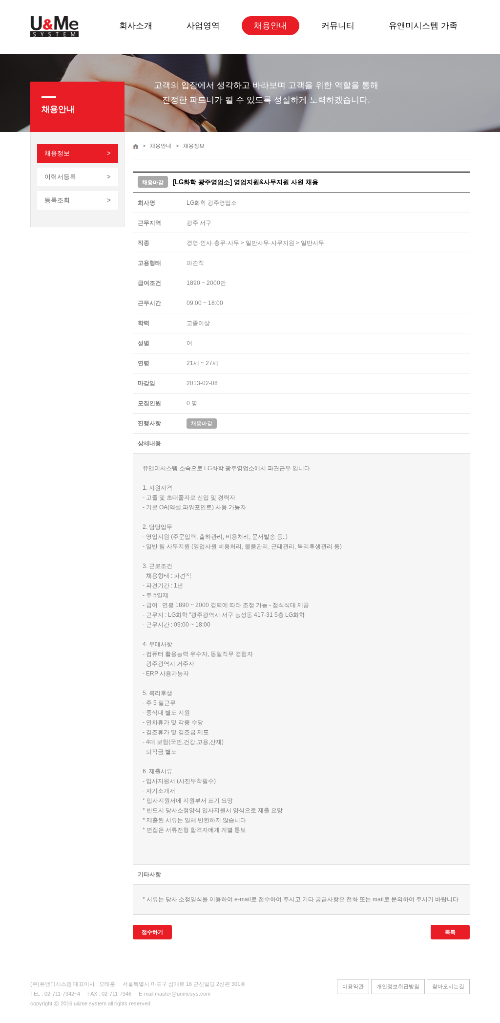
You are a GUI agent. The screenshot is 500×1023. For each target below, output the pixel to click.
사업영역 (203, 25)
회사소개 (135, 25)
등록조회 (57, 200)
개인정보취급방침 (397, 986)
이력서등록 (60, 176)
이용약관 (353, 986)
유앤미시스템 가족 (423, 25)
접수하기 (152, 932)
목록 (450, 932)
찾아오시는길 (448, 986)
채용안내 (270, 25)
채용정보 (57, 153)
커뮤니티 (337, 25)
